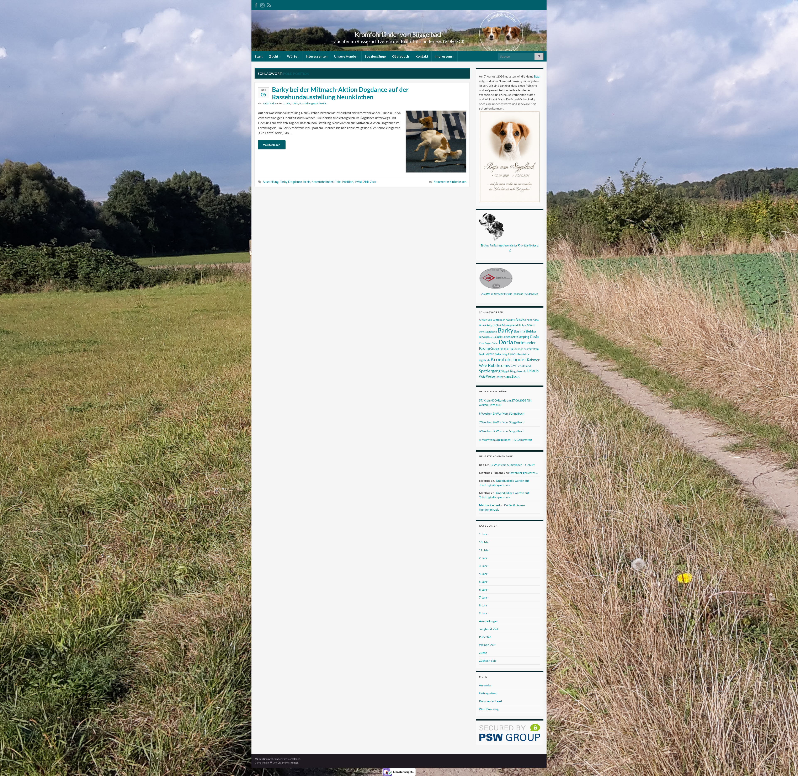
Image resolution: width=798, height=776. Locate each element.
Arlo (504, 325)
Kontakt (421, 56)
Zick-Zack (369, 182)
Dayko (488, 343)
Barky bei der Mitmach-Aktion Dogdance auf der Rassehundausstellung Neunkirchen (340, 93)
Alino (529, 319)
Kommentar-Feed (490, 701)
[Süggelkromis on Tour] (262, 4)
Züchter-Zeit (487, 660)
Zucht (274, 56)
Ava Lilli (517, 325)
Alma (536, 319)
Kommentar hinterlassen (449, 182)
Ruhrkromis (499, 365)
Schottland (524, 366)
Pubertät (321, 103)
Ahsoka (521, 319)
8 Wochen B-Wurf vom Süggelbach (501, 413)
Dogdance (295, 182)
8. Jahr (483, 605)
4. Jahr (483, 573)
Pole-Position (343, 182)
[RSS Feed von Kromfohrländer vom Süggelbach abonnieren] (269, 4)
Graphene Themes (287, 762)
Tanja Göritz (269, 103)
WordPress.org (489, 709)
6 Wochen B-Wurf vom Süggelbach (501, 431)
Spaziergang (490, 370)
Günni (512, 354)
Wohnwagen (504, 376)
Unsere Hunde (345, 56)
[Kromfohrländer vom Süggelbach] (256, 4)
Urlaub (532, 370)
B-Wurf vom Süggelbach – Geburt (513, 465)
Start (259, 56)
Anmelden (485, 685)
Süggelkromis (518, 371)
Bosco (490, 337)
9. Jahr (483, 613)
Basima (519, 331)
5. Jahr (483, 581)
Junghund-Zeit (488, 629)
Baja (536, 76)
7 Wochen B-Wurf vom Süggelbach (501, 422)
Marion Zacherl (489, 505)
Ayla (524, 325)
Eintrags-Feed (488, 693)
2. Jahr (294, 103)
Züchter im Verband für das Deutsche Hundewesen (509, 294)
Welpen (491, 376)
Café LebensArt (506, 337)
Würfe (292, 56)
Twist (358, 182)
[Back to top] (788, 766)
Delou (495, 343)
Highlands (484, 360)
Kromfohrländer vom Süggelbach (399, 34)
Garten (489, 354)
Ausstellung (270, 182)
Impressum (444, 56)
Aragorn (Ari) (493, 325)
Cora (481, 343)
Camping (523, 337)
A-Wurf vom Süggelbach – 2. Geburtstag (505, 439)
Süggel (505, 371)
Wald (482, 376)
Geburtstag (501, 354)
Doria (506, 342)
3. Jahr (483, 566)
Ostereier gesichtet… (523, 472)
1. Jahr (286, 103)
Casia (534, 336)
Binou (483, 337)
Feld (481, 354)
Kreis (306, 182)
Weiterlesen (271, 145)
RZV (513, 366)
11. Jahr (484, 550)
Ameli (482, 325)
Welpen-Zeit (487, 645)
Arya (509, 325)
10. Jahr (484, 542)
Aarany (510, 319)
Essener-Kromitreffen (526, 348)
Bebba (531, 331)
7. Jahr (483, 597)
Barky (283, 182)
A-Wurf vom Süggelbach (492, 319)
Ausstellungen (307, 103)
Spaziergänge (375, 56)
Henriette (523, 354)
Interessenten (317, 56)
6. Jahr (483, 589)
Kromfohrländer (322, 182)
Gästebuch (400, 56)
